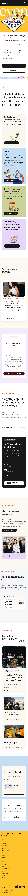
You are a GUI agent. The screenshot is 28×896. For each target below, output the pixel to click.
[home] (4, 3)
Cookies (4, 877)
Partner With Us (14, 70)
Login (3, 866)
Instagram (4, 842)
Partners (4, 859)
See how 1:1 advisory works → (14, 373)
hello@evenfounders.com (13, 817)
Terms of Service (6, 875)
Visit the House (11, 213)
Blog (3, 861)
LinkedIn (4, 843)
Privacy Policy (5, 873)
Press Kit (4, 852)
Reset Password (6, 868)
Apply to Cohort (11, 143)
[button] (25, 3)
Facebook (4, 845)
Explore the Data (11, 180)
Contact (4, 857)
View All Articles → (22, 641)
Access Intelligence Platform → (11, 483)
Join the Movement (12, 246)
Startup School (5, 850)
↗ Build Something (14, 66)
